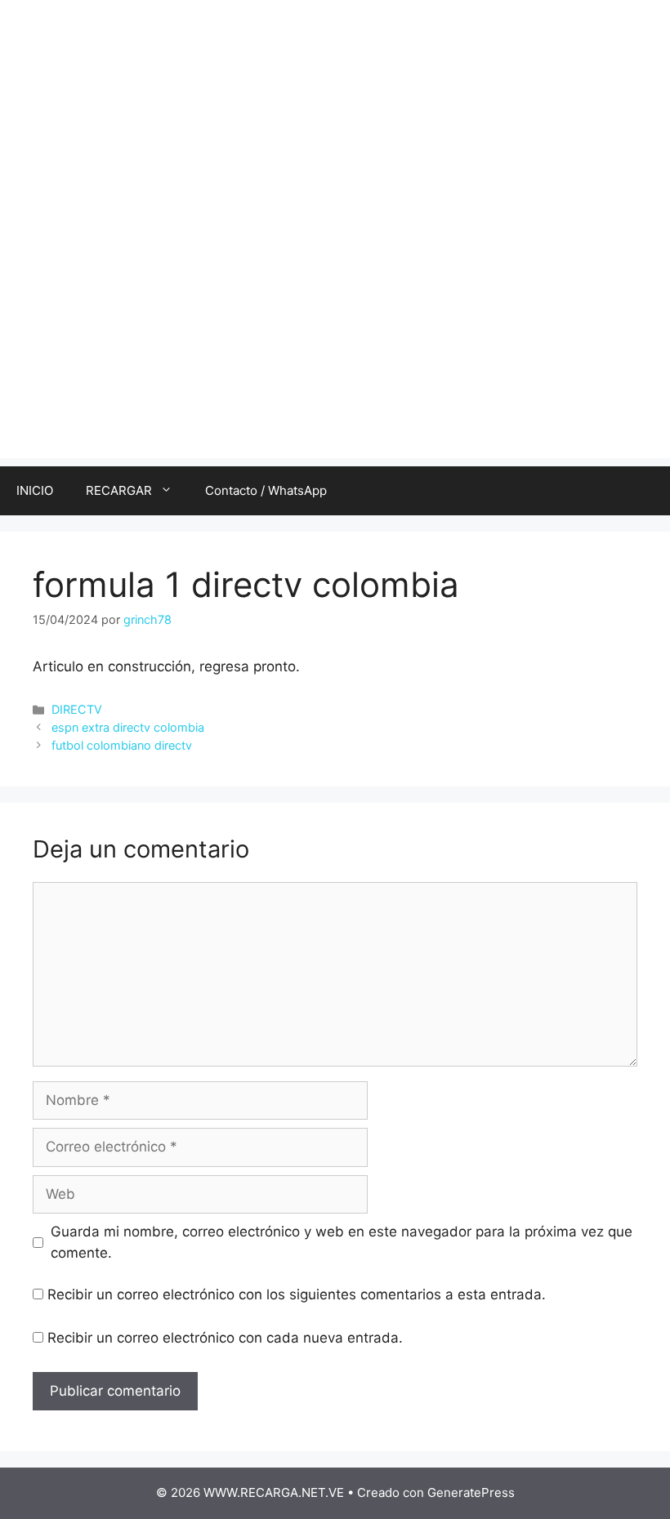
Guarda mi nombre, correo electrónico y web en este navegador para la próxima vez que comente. (341, 1242)
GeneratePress (471, 1492)
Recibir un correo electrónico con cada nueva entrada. (225, 1338)
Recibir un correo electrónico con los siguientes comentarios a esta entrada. (296, 1294)
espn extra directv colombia (127, 727)
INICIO (34, 490)
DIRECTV (76, 709)
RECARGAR (119, 490)
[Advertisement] (335, 343)
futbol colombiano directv (121, 745)
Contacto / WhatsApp (266, 490)
